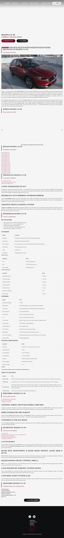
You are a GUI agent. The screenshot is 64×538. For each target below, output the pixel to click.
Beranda (7, 3)
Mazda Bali (31, 534)
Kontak (58, 3)
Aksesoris (25, 3)
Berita (32, 523)
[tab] (5, 47)
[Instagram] (30, 516)
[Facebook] (34, 516)
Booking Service (46, 3)
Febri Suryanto (30, 537)
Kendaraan (15, 3)
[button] (2, 130)
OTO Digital (42, 537)
